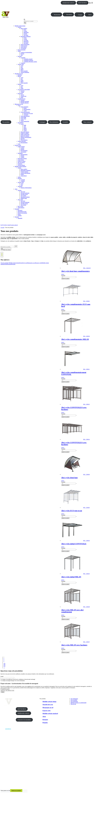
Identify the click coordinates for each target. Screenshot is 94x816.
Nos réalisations (54, 122)
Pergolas (13, 264)
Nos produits (5, 122)
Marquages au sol (31, 262)
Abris (5, 264)
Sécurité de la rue (23, 262)
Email (2, 676)
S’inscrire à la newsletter (24, 719)
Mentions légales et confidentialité (78, 702)
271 (4, 666)
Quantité (63, 275)
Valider (2, 692)
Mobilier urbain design (14, 262)
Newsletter (69, 14)
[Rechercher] (25, 23)
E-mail (5, 689)
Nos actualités (74, 700)
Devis (90, 14)
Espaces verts (38, 262)
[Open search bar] (24, 19)
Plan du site (73, 704)
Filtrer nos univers (7, 249)
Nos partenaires (74, 701)
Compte (80, 14)
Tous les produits (4, 262)
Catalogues (42, 122)
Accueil (2, 227)
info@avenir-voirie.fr (68, 2)
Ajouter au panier (65, 278)
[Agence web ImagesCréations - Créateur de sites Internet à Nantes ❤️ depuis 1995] (6, 729)
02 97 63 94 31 (83, 2)
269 (4, 663)
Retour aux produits (16, 790)
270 (4, 665)
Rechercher (57, 14)
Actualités (65, 122)
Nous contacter (87, 122)
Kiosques (9, 264)
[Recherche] (15, 246)
